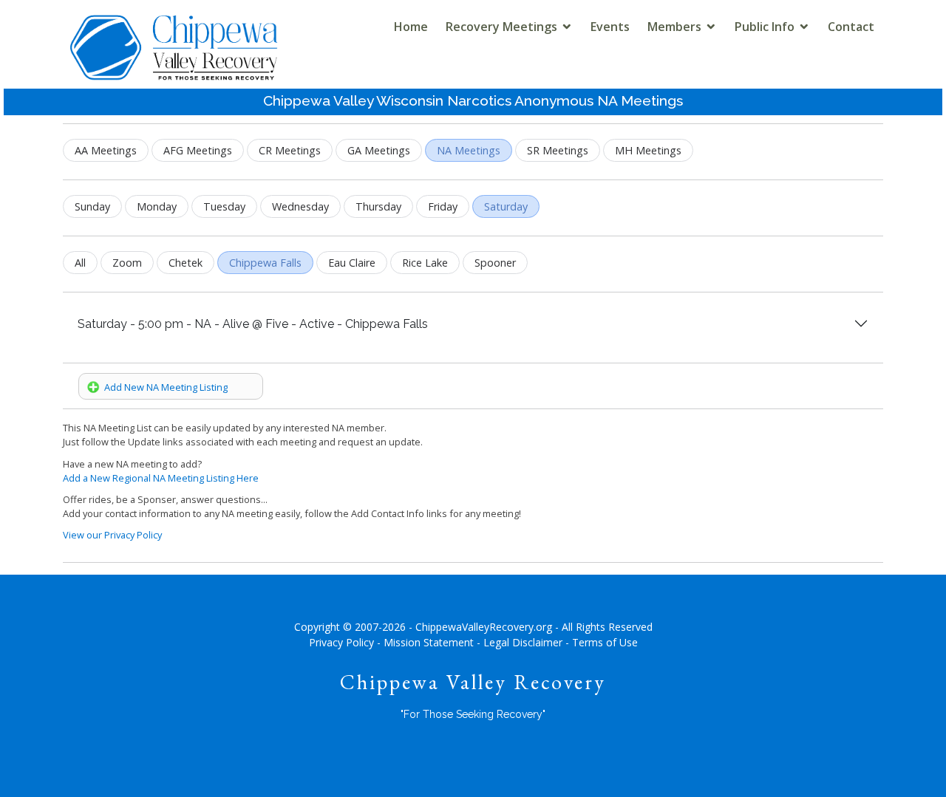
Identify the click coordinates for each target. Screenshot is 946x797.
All (80, 263)
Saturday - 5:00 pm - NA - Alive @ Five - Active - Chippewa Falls (253, 324)
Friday (442, 206)
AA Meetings (106, 150)
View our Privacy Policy (112, 534)
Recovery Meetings (501, 26)
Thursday (378, 206)
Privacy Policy (341, 642)
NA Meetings (468, 150)
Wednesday (300, 206)
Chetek (186, 263)
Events (610, 26)
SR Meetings (557, 150)
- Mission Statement (425, 642)
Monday (157, 206)
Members (674, 26)
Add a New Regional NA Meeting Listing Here (161, 478)
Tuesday (224, 206)
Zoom (127, 263)
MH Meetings (648, 150)
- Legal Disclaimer (519, 642)
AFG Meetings (197, 150)
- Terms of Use (601, 642)
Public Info (764, 26)
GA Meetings (378, 150)
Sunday (92, 206)
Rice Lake (425, 263)
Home (411, 26)
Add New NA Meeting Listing (164, 387)
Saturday (506, 206)
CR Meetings (290, 150)
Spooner (495, 263)
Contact (851, 26)
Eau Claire (351, 263)
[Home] (174, 60)
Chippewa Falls (265, 263)
